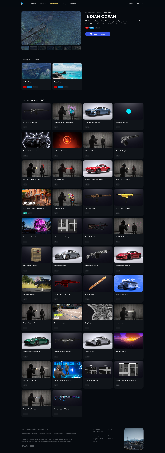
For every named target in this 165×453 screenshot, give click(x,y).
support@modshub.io (29, 434)
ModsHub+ (54, 3)
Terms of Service (45, 434)
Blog (64, 3)
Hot (87, 27)
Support (73, 3)
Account (140, 3)
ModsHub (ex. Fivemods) (98, 430)
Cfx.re (69, 441)
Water (92, 27)
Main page (96, 436)
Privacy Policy (58, 434)
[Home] (22, 3)
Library (43, 3)
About (33, 3)
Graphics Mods (98, 439)
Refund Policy (71, 434)
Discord (110, 439)
